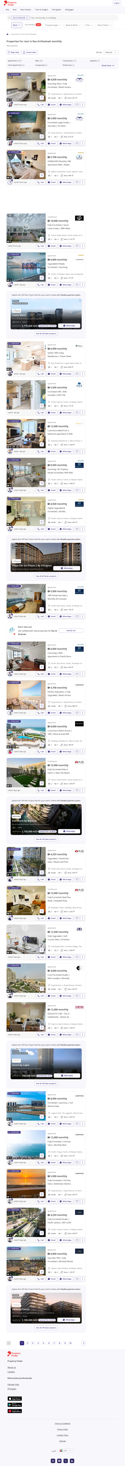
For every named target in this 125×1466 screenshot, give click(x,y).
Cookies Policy (62, 1435)
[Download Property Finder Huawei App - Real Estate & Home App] (15, 1411)
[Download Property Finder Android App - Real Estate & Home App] (15, 1405)
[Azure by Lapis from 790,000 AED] (46, 1063)
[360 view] (14, 446)
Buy (7, 9)
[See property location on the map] (42, 97)
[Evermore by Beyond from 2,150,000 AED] (46, 819)
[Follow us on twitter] (65, 1461)
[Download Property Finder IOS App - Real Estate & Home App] (15, 1398)
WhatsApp (67, 104)
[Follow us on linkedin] (72, 1461)
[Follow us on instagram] (53, 1461)
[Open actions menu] (82, 104)
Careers (11, 1371)
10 (70, 1343)
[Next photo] (43, 87)
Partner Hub (13, 1384)
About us (12, 1367)
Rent (14, 9)
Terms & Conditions (62, 1423)
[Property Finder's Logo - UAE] (10, 3)
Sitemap (62, 1441)
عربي (54, 1450)
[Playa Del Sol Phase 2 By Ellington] (46, 557)
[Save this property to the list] (77, 104)
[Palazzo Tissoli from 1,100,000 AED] (46, 1308)
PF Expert (12, 1389)
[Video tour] (18, 446)
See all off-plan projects (46, 333)
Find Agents (56, 9)
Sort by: (99, 52)
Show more (106, 65)
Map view (15, 52)
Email (53, 104)
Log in (117, 3)
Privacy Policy (62, 1429)
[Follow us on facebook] (59, 1461)
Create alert (31, 52)
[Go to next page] (83, 1343)
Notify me (71, 630)
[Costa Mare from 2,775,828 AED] (46, 314)
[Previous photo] (9, 87)
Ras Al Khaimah (19, 18)
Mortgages (69, 9)
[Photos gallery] (26, 87)
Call (42, 104)
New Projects (25, 9)
